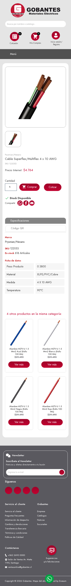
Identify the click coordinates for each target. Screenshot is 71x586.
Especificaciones (19, 221)
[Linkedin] (26, 490)
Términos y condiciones (16, 532)
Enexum (62, 581)
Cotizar (53, 187)
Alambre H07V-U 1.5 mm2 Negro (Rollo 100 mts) (19, 409)
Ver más (19, 364)
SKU (7, 163)
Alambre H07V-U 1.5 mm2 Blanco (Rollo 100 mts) (52, 352)
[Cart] (35, 36)
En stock (9, 253)
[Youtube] (35, 490)
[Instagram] (17, 490)
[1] (61, 472)
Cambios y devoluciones (16, 524)
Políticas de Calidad (14, 537)
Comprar (29, 187)
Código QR (17, 228)
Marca (8, 237)
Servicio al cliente (13, 511)
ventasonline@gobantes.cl (20, 567)
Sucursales (42, 524)
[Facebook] (8, 490)
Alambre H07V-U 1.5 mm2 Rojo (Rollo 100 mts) (52, 409)
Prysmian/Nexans (13, 154)
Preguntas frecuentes (14, 515)
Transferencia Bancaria (15, 528)
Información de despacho (17, 520)
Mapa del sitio (39, 581)
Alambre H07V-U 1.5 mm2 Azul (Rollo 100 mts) (19, 352)
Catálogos (41, 515)
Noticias (41, 520)
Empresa (41, 511)
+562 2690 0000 (16, 555)
